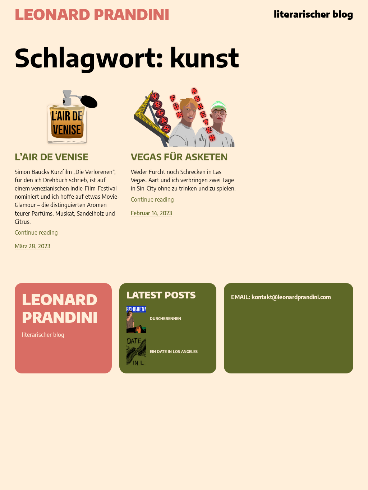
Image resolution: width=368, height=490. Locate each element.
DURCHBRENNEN (165, 318)
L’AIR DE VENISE (51, 156)
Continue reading (36, 232)
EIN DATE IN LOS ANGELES (174, 351)
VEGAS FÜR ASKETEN (179, 156)
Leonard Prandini (92, 14)
